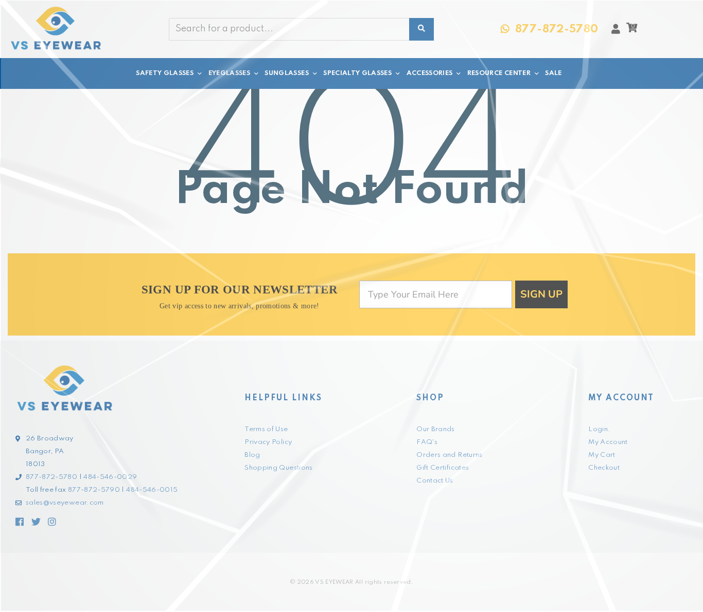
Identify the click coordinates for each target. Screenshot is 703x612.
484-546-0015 (152, 490)
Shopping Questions (278, 468)
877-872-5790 (94, 490)
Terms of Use (266, 429)
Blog (252, 455)
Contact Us (434, 480)
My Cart (601, 455)
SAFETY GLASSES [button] (165, 73)
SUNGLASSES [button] (287, 73)
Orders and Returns (449, 455)
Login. (599, 429)
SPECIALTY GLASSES (357, 73)
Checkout (604, 468)
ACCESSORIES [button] (430, 73)
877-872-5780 (51, 477)
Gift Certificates (442, 468)
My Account (608, 442)
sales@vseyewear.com (65, 502)
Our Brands (435, 429)
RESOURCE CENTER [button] (499, 73)
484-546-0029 (110, 477)
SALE (553, 73)
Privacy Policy (268, 442)
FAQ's (426, 442)
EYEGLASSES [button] (229, 73)
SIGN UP (541, 294)
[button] (631, 30)
